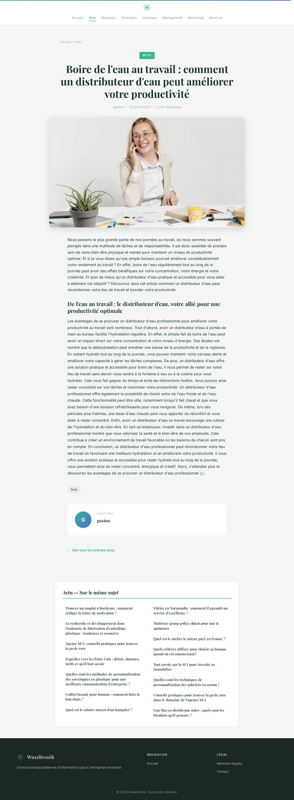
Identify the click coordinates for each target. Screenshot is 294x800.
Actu (92, 18)
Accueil (77, 18)
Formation (129, 18)
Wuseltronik (40, 757)
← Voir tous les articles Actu (91, 550)
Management (172, 18)
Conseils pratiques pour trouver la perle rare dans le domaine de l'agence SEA (189, 697)
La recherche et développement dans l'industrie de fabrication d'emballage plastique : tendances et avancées (95, 628)
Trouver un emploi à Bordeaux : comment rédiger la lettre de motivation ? (99, 610)
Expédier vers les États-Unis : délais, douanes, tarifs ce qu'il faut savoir (102, 661)
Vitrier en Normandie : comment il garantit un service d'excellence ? (190, 610)
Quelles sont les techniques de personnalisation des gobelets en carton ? (186, 682)
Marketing (196, 18)
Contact (223, 771)
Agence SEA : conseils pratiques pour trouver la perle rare (101, 646)
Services (215, 18)
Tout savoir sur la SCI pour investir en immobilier (184, 667)
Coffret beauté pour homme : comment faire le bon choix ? (102, 696)
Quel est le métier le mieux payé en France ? (189, 638)
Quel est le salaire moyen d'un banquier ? (98, 709)
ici (202, 473)
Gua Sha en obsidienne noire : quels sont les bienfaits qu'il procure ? (188, 712)
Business (109, 18)
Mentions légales (229, 763)
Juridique (149, 18)
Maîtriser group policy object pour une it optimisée (185, 625)
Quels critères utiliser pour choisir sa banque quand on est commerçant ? (189, 651)
